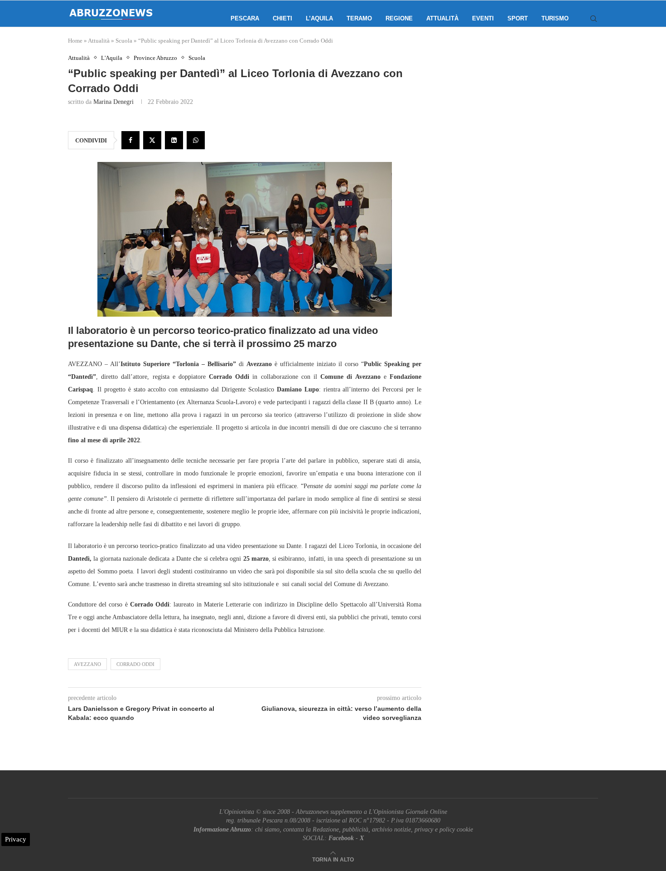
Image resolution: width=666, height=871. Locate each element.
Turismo (555, 18)
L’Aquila (319, 18)
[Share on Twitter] (152, 140)
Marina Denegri (113, 101)
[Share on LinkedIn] (174, 140)
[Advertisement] (521, 145)
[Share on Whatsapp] (196, 140)
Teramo (359, 18)
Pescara (245, 18)
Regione (399, 18)
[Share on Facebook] (130, 140)
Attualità (442, 18)
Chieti (282, 18)
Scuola (124, 40)
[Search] (593, 18)
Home (75, 40)
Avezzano (87, 664)
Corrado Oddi (135, 664)
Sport (517, 18)
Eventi (483, 18)
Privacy (15, 839)
